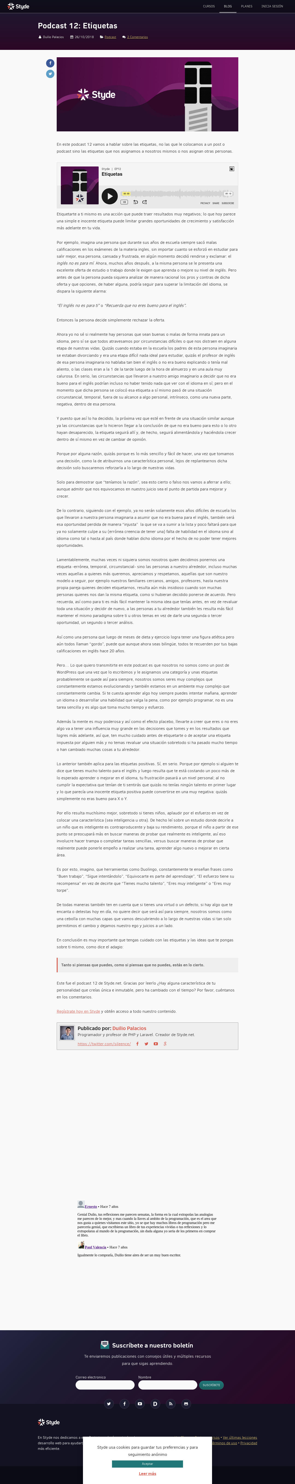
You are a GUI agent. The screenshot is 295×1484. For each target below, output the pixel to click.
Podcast (110, 37)
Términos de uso (223, 1443)
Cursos (209, 6)
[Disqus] (147, 1129)
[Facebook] (124, 1403)
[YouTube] (140, 1403)
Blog (228, 6)
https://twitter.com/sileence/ (104, 1044)
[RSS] (170, 1403)
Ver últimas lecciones (240, 1437)
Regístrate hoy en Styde (78, 1011)
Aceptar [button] (147, 1464)
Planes (246, 6)
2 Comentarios (137, 37)
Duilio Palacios (129, 1028)
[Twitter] (109, 1403)
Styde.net (18, 6)
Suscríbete (211, 1385)
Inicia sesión (272, 6)
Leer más (147, 1473)
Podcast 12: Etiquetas (77, 25)
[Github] (186, 1403)
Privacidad (248, 1443)
